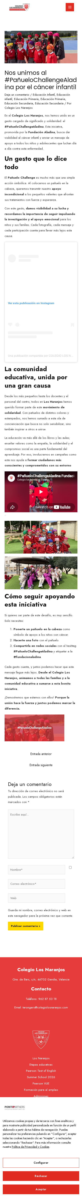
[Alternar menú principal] (70, 7)
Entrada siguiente (41, 765)
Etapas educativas (41, 1064)
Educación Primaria (26, 99)
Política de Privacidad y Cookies (30, 1147)
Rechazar (41, 1176)
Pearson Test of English (41, 1071)
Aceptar (41, 1189)
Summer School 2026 (41, 1077)
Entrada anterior (41, 754)
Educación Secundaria (19, 103)
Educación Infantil (44, 94)
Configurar (41, 1163)
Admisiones (41, 1096)
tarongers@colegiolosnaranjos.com (45, 1007)
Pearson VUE (41, 1083)
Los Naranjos (41, 1058)
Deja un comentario (17, 94)
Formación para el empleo (41, 1090)
